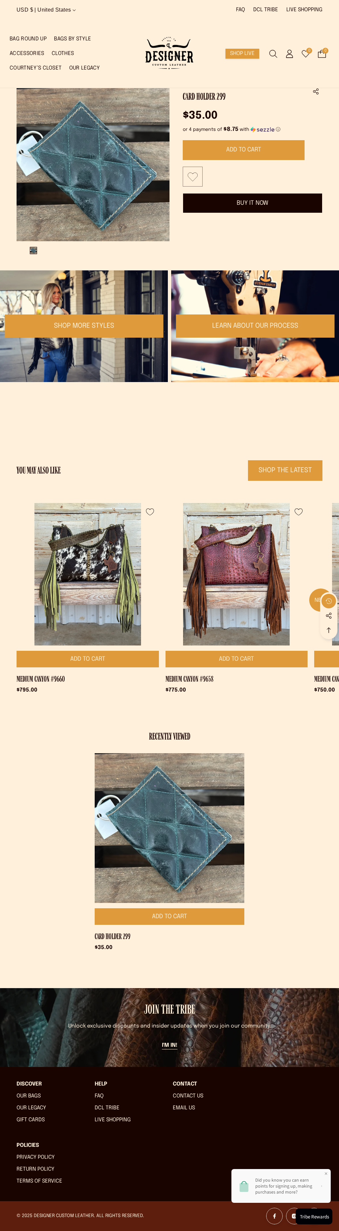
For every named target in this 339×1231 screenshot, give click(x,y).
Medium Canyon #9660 (41, 679)
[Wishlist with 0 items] (193, 177)
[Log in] (289, 54)
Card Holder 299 (112, 936)
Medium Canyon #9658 (190, 679)
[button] (315, 91)
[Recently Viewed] (328, 601)
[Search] (273, 54)
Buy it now (252, 203)
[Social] (328, 615)
